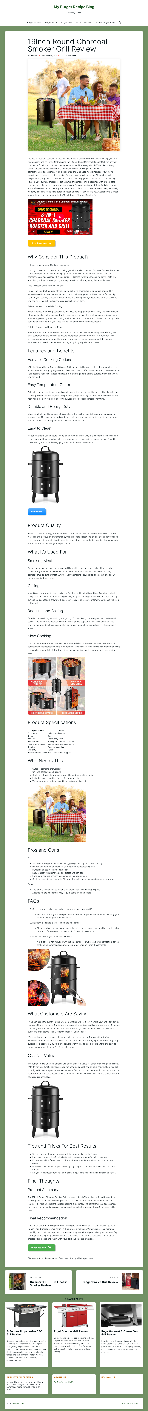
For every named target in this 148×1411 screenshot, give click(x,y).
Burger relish (51, 22)
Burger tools (66, 22)
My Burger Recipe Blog (74, 7)
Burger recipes (34, 22)
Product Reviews (84, 22)
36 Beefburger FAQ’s (105, 22)
